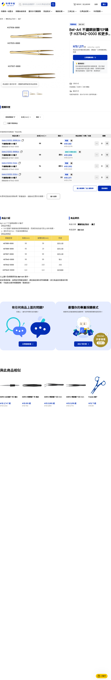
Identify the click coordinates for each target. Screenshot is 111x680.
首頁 (1, 19)
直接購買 (104, 188)
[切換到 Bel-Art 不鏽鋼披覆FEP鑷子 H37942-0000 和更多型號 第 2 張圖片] (32, 94)
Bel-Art (81, 229)
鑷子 (19, 19)
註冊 (96, 4)
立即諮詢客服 (26, 344)
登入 (104, 4)
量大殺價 (53, 196)
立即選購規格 (88, 57)
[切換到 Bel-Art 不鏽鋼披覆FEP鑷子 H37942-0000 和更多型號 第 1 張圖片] (26, 94)
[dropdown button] (22, 140)
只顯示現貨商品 (12, 123)
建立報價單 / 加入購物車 (85, 188)
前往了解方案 (82, 344)
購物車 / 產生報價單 (83, 4)
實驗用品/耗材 (11, 19)
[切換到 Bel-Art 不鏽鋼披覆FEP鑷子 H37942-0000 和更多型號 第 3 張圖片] (39, 94)
